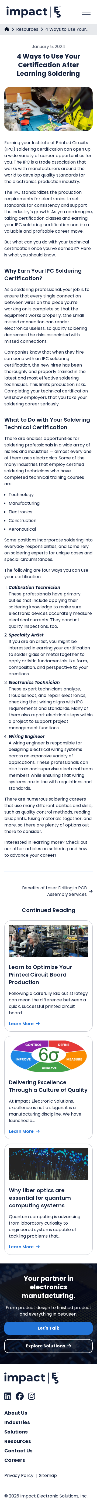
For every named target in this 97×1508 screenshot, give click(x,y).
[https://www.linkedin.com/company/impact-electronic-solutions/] (7, 1396)
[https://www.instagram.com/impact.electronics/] (31, 1396)
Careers (14, 1460)
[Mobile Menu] (86, 12)
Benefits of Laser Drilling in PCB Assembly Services (54, 891)
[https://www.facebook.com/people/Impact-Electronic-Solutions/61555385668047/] (20, 1396)
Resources (27, 29)
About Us (15, 1412)
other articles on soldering (40, 849)
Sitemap (48, 1475)
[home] (6, 29)
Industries (17, 1422)
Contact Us (18, 1450)
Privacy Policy (18, 1475)
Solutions (16, 1431)
